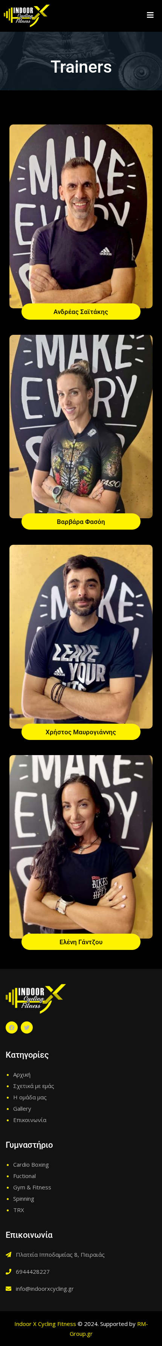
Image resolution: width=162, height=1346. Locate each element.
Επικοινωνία (29, 1120)
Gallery (22, 1108)
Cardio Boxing (31, 1164)
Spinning (23, 1198)
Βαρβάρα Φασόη (81, 521)
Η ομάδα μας (30, 1097)
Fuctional (24, 1176)
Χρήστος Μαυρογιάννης (81, 732)
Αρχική (22, 1074)
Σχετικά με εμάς (33, 1086)
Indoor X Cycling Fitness (45, 1323)
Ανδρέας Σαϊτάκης (80, 312)
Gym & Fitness (32, 1187)
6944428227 (33, 1271)
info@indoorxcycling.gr (45, 1288)
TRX (18, 1210)
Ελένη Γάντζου (81, 942)
